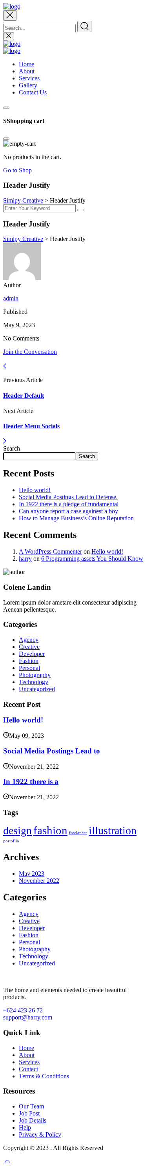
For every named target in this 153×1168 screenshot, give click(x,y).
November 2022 (39, 880)
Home (26, 64)
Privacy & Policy (40, 1134)
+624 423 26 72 (23, 1010)
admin (10, 298)
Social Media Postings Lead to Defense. (68, 497)
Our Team (31, 1106)
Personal (29, 668)
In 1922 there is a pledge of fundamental (68, 504)
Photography (35, 675)
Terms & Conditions (44, 1076)
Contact (28, 1069)
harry (25, 558)
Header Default (23, 395)
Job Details (32, 1120)
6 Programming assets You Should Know (92, 558)
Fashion (28, 660)
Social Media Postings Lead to (51, 751)
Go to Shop (17, 170)
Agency (28, 639)
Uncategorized (37, 689)
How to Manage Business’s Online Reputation (76, 518)
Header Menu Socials (31, 426)
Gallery (28, 85)
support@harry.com (27, 1017)
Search (11, 448)
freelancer (78, 833)
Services (29, 78)
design (17, 830)
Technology (33, 682)
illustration (113, 830)
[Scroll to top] (7, 1161)
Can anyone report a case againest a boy (68, 511)
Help (25, 1127)
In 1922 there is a (30, 781)
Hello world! (35, 490)
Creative (29, 646)
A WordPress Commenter (50, 551)
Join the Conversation (30, 351)
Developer (32, 653)
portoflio (11, 841)
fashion (50, 830)
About (27, 71)
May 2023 (31, 873)
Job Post (29, 1113)
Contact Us (33, 92)
